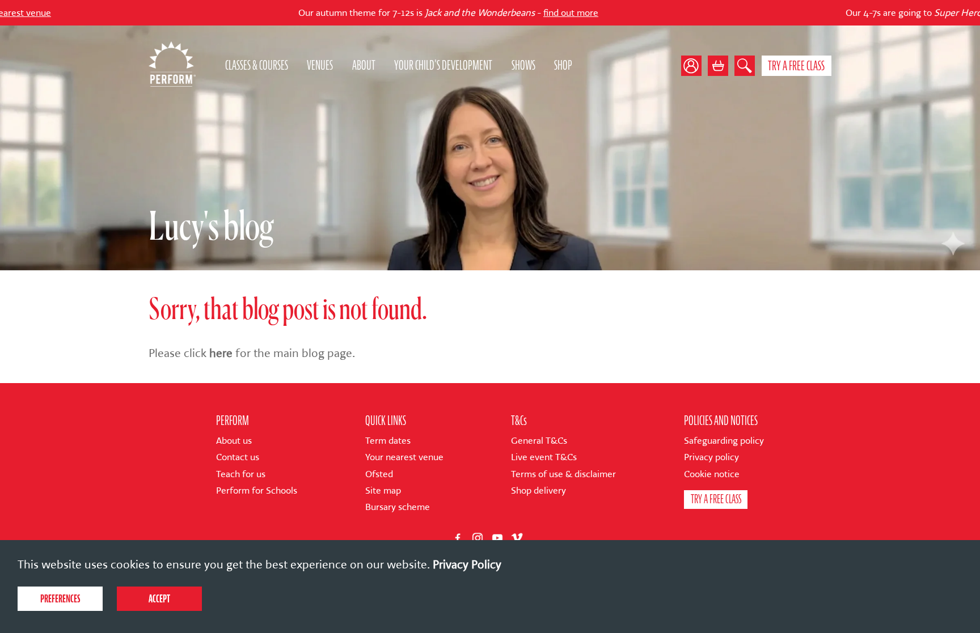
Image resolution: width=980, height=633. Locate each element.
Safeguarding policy (724, 441)
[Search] (744, 66)
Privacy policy (711, 457)
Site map (383, 490)
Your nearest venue (404, 457)
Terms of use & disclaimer (563, 474)
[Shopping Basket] (718, 66)
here (221, 353)
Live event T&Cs (544, 457)
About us (234, 441)
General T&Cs (539, 441)
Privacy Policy (467, 564)
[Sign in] (694, 66)
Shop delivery (538, 490)
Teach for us (240, 474)
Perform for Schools (256, 490)
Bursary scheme (397, 507)
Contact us (237, 457)
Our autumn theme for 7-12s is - (405, 13)
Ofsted (379, 474)
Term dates (388, 441)
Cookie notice (712, 474)
